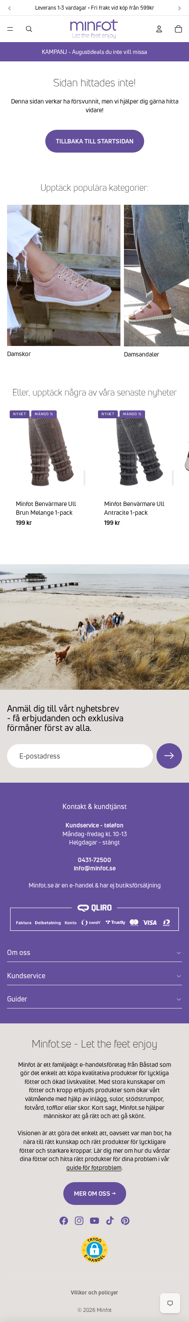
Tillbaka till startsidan (95, 141)
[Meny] (10, 29)
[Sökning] (29, 29)
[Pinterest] (125, 1220)
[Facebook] (63, 1220)
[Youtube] (94, 1220)
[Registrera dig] (169, 756)
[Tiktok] (110, 1220)
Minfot (104, 1310)
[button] (94, 1249)
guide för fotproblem (93, 1167)
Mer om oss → (95, 1193)
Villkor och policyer (94, 1292)
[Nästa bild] (171, 281)
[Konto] (159, 29)
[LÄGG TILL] (84, 478)
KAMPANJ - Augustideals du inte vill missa (94, 52)
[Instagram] (79, 1220)
